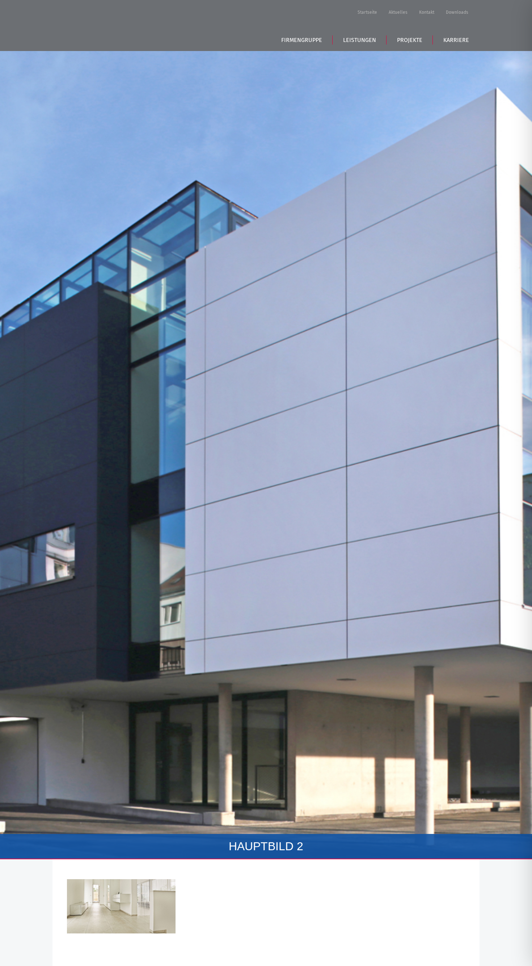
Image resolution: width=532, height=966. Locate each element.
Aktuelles (398, 12)
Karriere (456, 40)
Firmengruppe (301, 40)
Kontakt (426, 12)
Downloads (457, 12)
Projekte (409, 40)
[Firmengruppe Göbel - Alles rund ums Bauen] (117, 24)
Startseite (367, 12)
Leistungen (359, 40)
